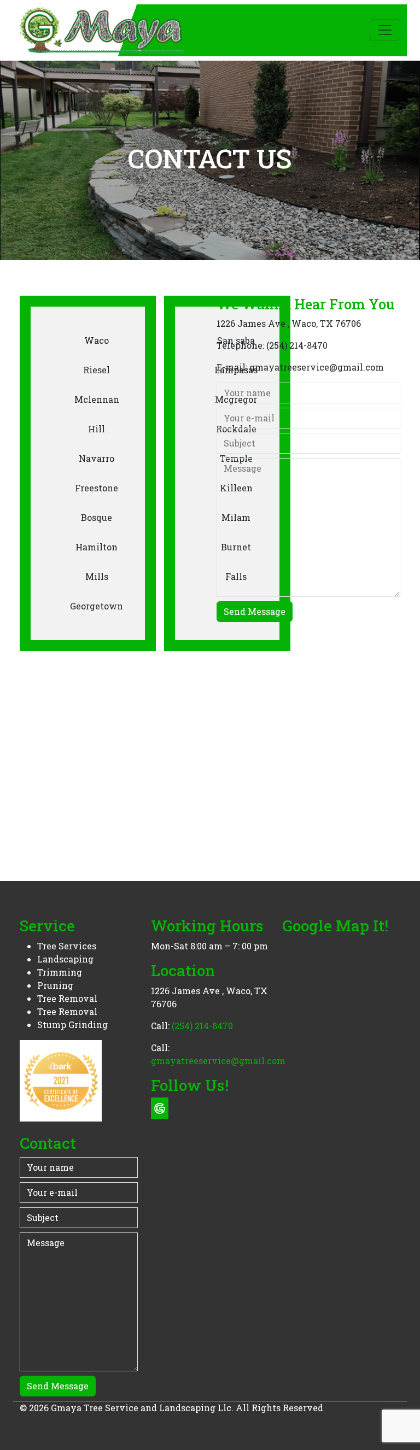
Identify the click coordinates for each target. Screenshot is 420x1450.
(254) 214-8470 (297, 345)
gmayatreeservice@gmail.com (316, 367)
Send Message (254, 611)
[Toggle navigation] (385, 30)
